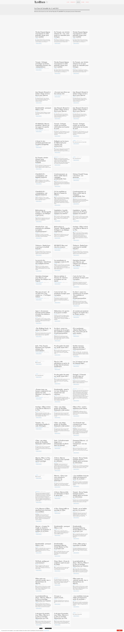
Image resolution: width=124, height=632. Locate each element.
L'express (74, 140)
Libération (74, 334)
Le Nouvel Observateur (39, 68)
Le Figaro (55, 196)
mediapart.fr (37, 491)
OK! (119, 630)
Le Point (36, 38)
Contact (87, 2)
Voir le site (38, 43)
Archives (78, 2)
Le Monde (55, 38)
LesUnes (41, 2)
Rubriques (73, 2)
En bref (82, 2)
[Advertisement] (62, 23)
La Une (68, 2)
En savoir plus (46, 630)
